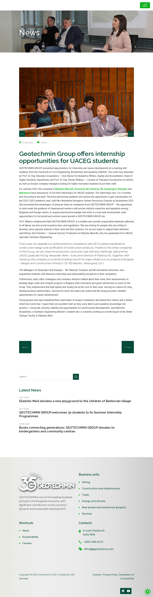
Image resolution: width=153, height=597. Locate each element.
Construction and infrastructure (101, 488)
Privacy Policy (110, 574)
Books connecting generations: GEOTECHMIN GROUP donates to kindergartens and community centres (67, 429)
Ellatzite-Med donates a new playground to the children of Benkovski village (75, 401)
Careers (27, 543)
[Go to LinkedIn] (123, 591)
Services (87, 513)
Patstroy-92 (96, 189)
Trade (85, 494)
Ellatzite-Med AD (64, 189)
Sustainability (30, 537)
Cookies (97, 574)
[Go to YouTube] (128, 591)
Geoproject (110, 189)
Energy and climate (93, 501)
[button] (131, 134)
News (25, 530)
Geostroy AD (82, 189)
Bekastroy (25, 192)
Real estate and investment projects (104, 507)
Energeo (122, 189)
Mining (86, 482)
